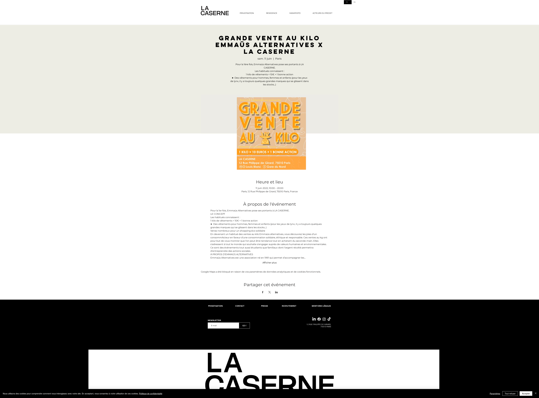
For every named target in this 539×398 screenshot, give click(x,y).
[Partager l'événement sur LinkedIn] (276, 292)
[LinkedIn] (314, 319)
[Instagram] (324, 319)
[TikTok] (329, 319)
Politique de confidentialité (150, 393)
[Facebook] (319, 319)
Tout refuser (510, 393)
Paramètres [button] (495, 393)
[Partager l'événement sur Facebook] (262, 292)
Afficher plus (269, 262)
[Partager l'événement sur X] (269, 292)
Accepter (526, 393)
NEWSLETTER (214, 320)
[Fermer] (535, 393)
